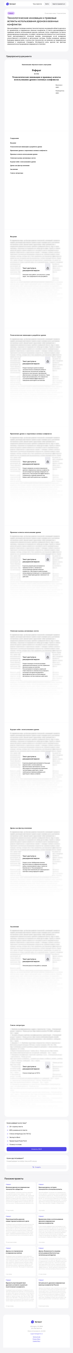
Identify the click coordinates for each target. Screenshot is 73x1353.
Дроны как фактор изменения (19, 165)
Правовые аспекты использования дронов (23, 154)
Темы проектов (37, 4)
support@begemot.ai (36, 1334)
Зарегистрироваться (58, 4)
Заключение (14, 169)
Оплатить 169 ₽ (36, 1149)
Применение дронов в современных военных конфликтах (28, 150)
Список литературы (16, 173)
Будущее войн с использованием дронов (23, 162)
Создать (38, 1167)
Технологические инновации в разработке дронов (26, 146)
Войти (47, 4)
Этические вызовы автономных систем (23, 158)
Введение (13, 143)
